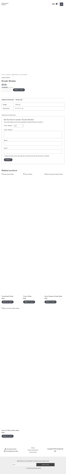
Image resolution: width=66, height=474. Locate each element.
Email (6, 148)
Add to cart (18, 90)
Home (3, 74)
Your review (8, 130)
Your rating (8, 125)
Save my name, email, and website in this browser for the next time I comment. (27, 156)
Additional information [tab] (8, 99)
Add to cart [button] (7, 302)
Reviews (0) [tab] (19, 99)
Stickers (8, 74)
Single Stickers (15, 74)
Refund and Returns (33, 450)
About (33, 448)
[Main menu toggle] (61, 4)
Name (6, 140)
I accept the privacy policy (33, 468)
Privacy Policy (33, 452)
